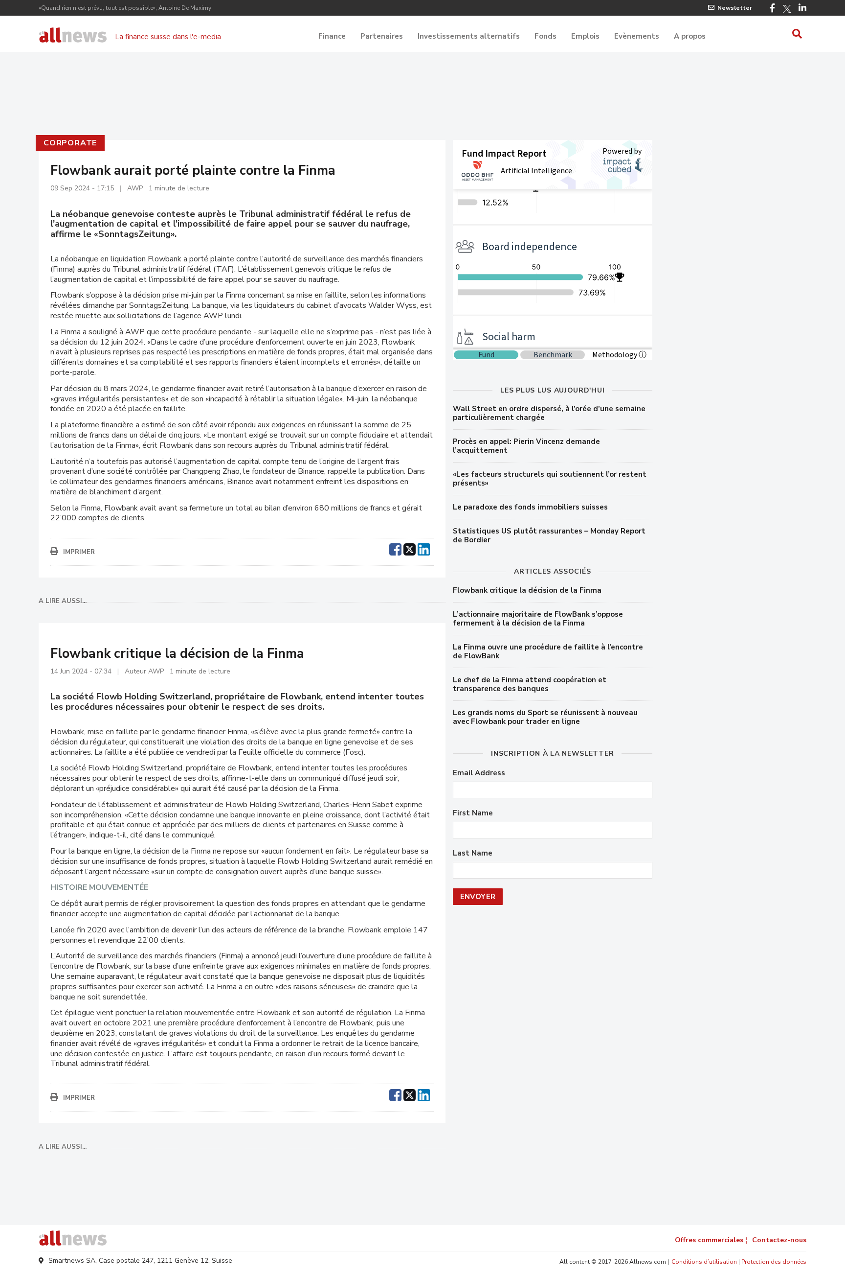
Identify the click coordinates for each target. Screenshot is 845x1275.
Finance (332, 36)
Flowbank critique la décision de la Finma (527, 590)
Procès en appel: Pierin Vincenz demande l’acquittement (526, 446)
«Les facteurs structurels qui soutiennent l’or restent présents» (549, 478)
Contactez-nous (779, 1240)
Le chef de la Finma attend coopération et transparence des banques (529, 684)
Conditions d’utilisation (704, 1262)
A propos (690, 36)
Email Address (479, 773)
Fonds (545, 36)
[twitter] (409, 548)
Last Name (472, 853)
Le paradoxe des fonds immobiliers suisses (530, 507)
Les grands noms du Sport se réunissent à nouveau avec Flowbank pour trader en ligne (545, 717)
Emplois (585, 36)
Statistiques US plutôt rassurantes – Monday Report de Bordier (549, 535)
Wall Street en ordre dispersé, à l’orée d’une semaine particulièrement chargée (549, 413)
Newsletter (734, 8)
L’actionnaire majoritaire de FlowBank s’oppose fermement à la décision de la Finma (538, 618)
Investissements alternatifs (469, 36)
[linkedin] (424, 548)
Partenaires (381, 36)
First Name (473, 813)
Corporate (70, 143)
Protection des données (773, 1262)
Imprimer (79, 552)
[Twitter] (787, 9)
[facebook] (395, 548)
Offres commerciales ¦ (711, 1240)
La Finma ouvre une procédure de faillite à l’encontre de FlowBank (548, 651)
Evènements (636, 36)
